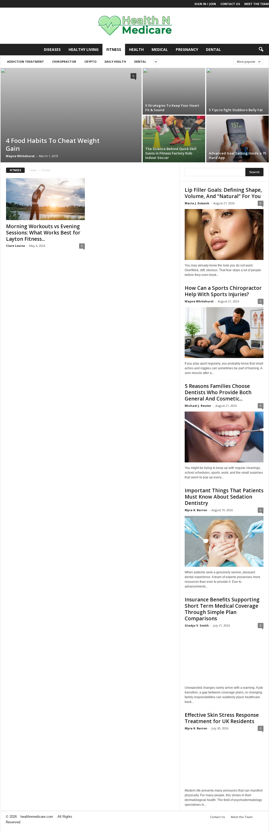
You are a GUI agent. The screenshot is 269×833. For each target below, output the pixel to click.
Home (33, 170)
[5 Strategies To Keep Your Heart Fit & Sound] (174, 91)
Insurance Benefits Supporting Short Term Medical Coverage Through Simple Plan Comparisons (222, 609)
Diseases (52, 49)
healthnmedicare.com (36, 817)
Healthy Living (84, 49)
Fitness (113, 49)
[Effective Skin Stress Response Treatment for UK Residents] (224, 759)
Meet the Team (256, 4)
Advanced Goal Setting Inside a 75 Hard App (237, 155)
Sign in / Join (205, 4)
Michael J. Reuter (198, 406)
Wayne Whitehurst (20, 156)
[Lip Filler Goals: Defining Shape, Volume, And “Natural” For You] (224, 234)
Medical (160, 49)
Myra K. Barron (196, 510)
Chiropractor (64, 61)
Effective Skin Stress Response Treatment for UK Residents (222, 718)
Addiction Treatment (25, 61)
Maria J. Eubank (197, 203)
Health (136, 49)
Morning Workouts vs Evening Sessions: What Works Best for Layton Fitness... (43, 232)
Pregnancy (187, 49)
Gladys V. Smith (197, 625)
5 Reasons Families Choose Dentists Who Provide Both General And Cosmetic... (218, 392)
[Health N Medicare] (134, 26)
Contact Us (230, 4)
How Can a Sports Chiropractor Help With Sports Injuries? (223, 291)
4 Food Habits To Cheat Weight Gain (53, 144)
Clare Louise (15, 246)
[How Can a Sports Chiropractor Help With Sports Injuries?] (224, 332)
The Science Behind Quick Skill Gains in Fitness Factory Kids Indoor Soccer (170, 153)
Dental (213, 49)
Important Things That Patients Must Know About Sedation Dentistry (224, 496)
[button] (261, 49)
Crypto (90, 61)
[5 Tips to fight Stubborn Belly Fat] (237, 91)
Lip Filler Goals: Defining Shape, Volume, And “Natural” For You (223, 193)
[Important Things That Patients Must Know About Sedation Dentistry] (224, 541)
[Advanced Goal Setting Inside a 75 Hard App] (237, 139)
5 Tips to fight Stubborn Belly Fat (236, 110)
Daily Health (115, 61)
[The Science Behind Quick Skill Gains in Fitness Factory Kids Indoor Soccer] (174, 139)
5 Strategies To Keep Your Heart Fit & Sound (172, 107)
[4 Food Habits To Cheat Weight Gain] (71, 121)
